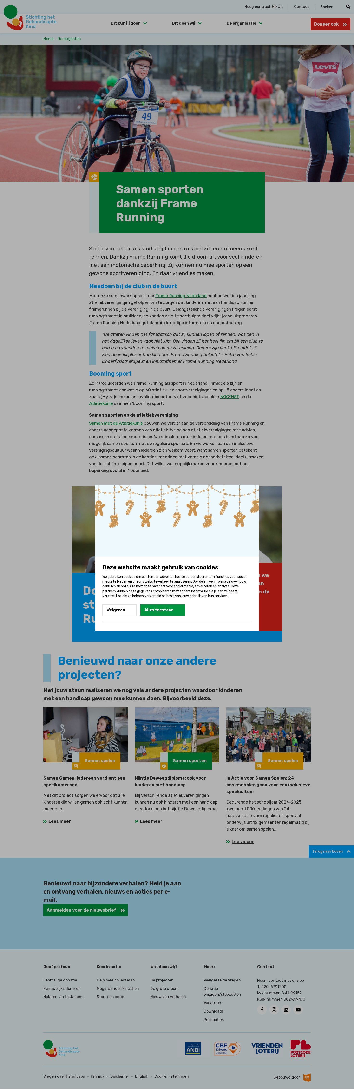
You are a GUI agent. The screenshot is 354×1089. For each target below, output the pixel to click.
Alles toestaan (159, 610)
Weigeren (115, 610)
